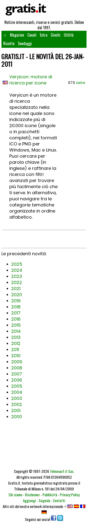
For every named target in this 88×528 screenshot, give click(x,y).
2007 (16, 374)
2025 (16, 264)
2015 (16, 325)
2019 (16, 301)
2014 (16, 331)
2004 (16, 392)
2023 (16, 276)
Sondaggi (25, 43)
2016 (16, 319)
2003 (16, 398)
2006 (16, 380)
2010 (16, 356)
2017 (16, 313)
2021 (16, 288)
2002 (16, 404)
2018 (16, 307)
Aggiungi (29, 500)
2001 (16, 410)
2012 (16, 343)
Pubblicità (50, 494)
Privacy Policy (70, 494)
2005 (16, 386)
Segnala (44, 500)
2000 (16, 417)
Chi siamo (15, 494)
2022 (16, 282)
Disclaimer (32, 494)
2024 (16, 270)
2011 (15, 349)
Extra (43, 35)
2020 (16, 295)
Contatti (59, 500)
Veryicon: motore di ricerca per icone (30, 80)
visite (80, 82)
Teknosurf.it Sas (61, 471)
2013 (16, 337)
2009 (16, 362)
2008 (16, 368)
